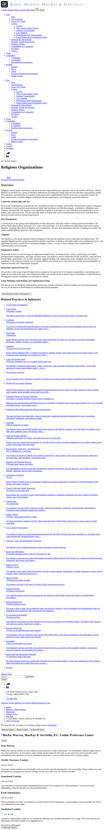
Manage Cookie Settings (16, 709)
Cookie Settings (7, 10)
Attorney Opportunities (25, 30)
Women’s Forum (17, 44)
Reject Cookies (22, 730)
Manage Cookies (8, 730)
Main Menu (30, 10)
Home (8, 707)
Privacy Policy (12, 714)
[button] (8, 154)
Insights (9, 64)
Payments (10, 148)
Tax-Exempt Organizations (17, 305)
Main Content (19, 10)
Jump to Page (6, 674)
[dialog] (52, 727)
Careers (14, 24)
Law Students (21, 33)
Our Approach (17, 19)
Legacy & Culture (18, 21)
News (13, 69)
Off (11, 814)
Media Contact (17, 76)
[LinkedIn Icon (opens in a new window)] (7, 157)
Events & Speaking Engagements (24, 74)
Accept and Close (37, 730)
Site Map (9, 716)
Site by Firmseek (13, 721)
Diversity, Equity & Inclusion (23, 42)
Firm (8, 15)
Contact (14, 51)
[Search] (37, 10)
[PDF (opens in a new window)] (2, 177)
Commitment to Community (22, 46)
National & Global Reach (21, 39)
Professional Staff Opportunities (29, 35)
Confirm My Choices (9, 828)
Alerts (13, 71)
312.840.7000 (11, 699)
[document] (52, 781)
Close (4, 679)
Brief (8, 177)
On (5, 814)
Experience (13, 180)
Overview (5, 180)
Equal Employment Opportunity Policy (32, 37)
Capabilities (10, 55)
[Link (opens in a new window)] (25, 703)
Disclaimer (10, 712)
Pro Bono (15, 49)
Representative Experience (21, 62)
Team (8, 53)
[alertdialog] (52, 781)
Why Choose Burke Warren (27, 28)
